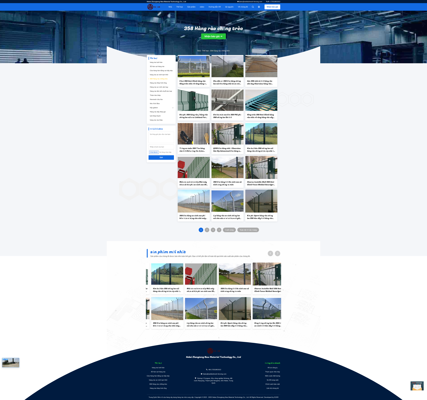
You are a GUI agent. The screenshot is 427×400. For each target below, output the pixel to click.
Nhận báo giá (272, 7)
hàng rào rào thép (156, 120)
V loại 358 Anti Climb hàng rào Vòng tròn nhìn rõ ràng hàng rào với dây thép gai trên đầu (193, 82)
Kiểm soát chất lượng (272, 376)
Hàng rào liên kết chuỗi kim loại (161, 91)
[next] (277, 253)
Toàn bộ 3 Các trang (248, 230)
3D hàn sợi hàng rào (157, 66)
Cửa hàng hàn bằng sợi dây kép (161, 70)
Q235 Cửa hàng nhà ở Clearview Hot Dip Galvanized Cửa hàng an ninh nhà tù (227, 149)
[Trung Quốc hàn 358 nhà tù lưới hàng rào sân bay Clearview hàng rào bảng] (261, 66)
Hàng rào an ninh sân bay (159, 87)
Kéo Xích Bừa (155, 103)
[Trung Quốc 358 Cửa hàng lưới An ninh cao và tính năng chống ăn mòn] (227, 167)
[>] (219, 230)
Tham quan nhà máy (272, 372)
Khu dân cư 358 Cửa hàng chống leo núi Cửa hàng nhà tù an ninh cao (227, 82)
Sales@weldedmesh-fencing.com (250, 1)
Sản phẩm (191, 7)
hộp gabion (154, 107)
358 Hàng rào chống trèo (159, 79)
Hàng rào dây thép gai (158, 112)
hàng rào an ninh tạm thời (159, 75)
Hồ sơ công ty (272, 367)
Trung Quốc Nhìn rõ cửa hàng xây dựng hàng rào (166, 397)
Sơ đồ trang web (272, 380)
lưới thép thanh (155, 116)
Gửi (161, 157)
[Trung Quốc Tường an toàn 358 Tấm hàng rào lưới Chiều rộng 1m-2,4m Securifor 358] (194, 133)
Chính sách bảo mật (272, 384)
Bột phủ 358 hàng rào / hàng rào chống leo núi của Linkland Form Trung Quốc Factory (193, 116)
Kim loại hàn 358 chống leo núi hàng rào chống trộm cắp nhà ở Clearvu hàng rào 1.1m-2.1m (260, 149)
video (202, 7)
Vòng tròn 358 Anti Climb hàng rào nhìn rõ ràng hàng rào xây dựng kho (260, 116)
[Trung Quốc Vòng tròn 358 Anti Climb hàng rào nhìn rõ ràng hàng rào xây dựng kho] (261, 100)
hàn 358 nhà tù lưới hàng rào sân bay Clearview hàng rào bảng (259, 82)
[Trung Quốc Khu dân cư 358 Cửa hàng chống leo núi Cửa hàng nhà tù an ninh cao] (227, 66)
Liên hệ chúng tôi (273, 388)
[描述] (259, 7)
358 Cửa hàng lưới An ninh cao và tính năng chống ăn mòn (227, 183)
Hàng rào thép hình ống (158, 83)
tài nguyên (229, 7)
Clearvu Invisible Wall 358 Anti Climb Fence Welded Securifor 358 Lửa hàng (260, 183)
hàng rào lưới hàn (156, 62)
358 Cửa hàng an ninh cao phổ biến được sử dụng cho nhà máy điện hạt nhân (192, 217)
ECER (276, 397)
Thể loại (179, 7)
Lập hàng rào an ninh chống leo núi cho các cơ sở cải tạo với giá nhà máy (226, 217)
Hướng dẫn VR (215, 7)
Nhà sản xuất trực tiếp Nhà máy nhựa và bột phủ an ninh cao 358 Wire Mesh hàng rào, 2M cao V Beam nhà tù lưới (193, 183)
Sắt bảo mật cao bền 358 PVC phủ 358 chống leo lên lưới (227, 116)
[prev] (270, 253)
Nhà (170, 7)
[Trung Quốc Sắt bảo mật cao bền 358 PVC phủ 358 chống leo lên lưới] (227, 100)
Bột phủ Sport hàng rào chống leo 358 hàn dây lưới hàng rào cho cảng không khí (260, 217)
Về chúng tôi (243, 7)
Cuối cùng (229, 230)
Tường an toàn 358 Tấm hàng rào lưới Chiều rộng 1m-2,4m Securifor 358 (192, 149)
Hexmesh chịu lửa (156, 99)
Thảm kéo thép (155, 95)
